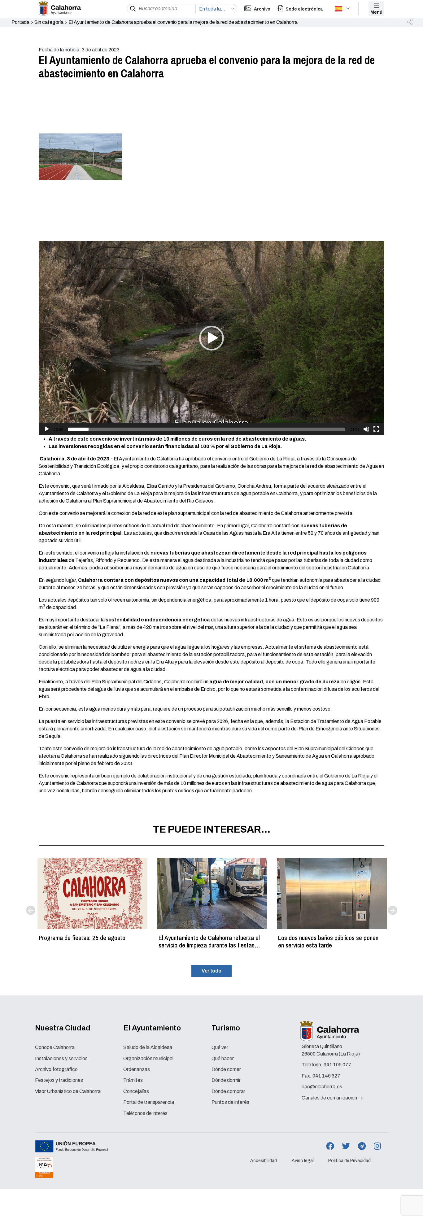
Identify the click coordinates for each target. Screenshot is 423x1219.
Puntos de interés (230, 1102)
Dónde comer (226, 1069)
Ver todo (211, 970)
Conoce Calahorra (55, 1047)
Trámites (133, 1080)
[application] (211, 338)
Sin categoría (48, 22)
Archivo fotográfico (56, 1069)
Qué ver (220, 1047)
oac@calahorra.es (322, 1086)
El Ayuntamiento (152, 1028)
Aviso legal (303, 1160)
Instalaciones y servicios (61, 1058)
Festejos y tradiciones (59, 1080)
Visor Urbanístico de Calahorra (68, 1091)
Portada (20, 22)
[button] (410, 22)
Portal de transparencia (148, 1102)
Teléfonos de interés (145, 1113)
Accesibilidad (263, 1160)
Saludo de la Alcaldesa (147, 1047)
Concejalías (136, 1091)
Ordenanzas (136, 1069)
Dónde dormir (226, 1080)
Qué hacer (223, 1058)
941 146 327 (326, 1075)
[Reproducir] (47, 429)
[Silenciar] (366, 429)
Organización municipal (148, 1058)
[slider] (206, 429)
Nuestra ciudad (62, 1028)
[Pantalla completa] (376, 429)
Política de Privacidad (349, 1160)
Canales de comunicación (330, 1097)
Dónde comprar (228, 1091)
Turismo (226, 1028)
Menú (376, 12)
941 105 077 (337, 1064)
